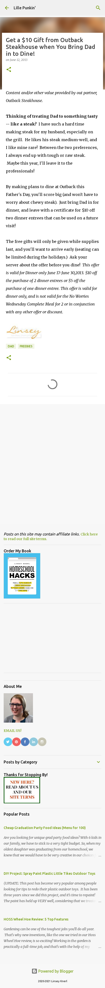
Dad (11, 346)
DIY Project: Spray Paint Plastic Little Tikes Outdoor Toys (49, 873)
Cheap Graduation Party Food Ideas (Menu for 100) (45, 828)
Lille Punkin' (25, 8)
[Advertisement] (52, 464)
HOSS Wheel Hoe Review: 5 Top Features (36, 919)
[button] (9, 70)
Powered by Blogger (55, 971)
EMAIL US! (12, 730)
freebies (26, 346)
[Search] (98, 8)
